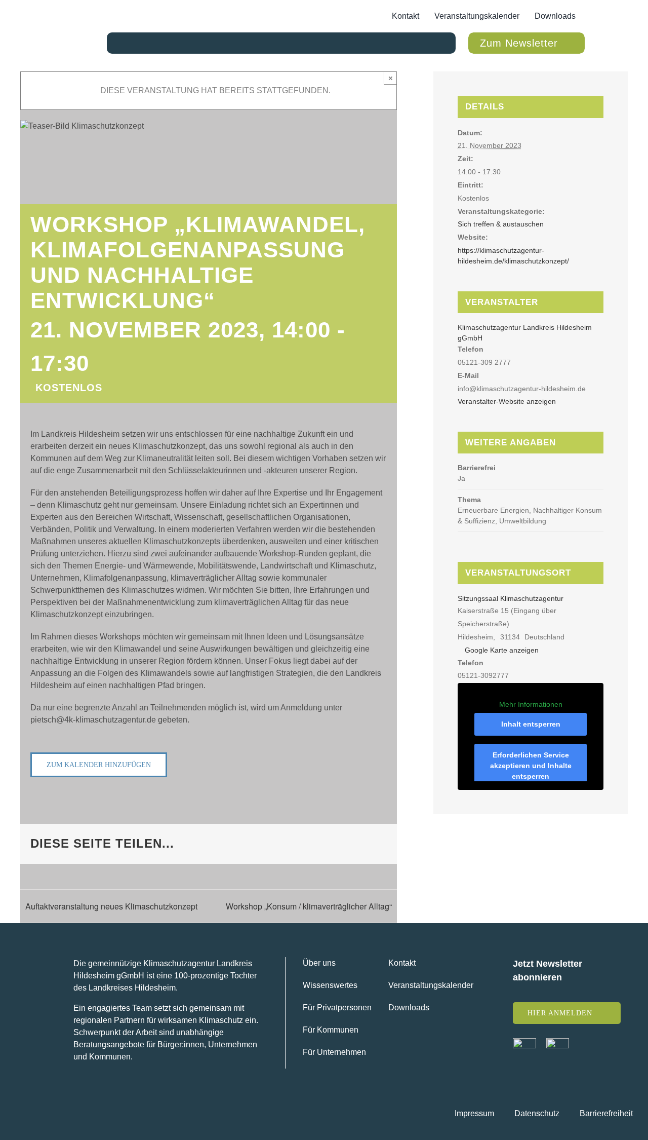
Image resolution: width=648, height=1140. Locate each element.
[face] (524, 1042)
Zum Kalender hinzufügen (99, 765)
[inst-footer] (557, 1042)
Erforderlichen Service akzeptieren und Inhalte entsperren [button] (531, 765)
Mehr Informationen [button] (530, 704)
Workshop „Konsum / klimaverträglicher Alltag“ (309, 906)
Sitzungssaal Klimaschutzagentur (510, 598)
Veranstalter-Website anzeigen (507, 401)
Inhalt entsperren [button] (530, 724)
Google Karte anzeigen (502, 650)
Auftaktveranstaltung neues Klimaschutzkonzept (111, 906)
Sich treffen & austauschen (501, 224)
